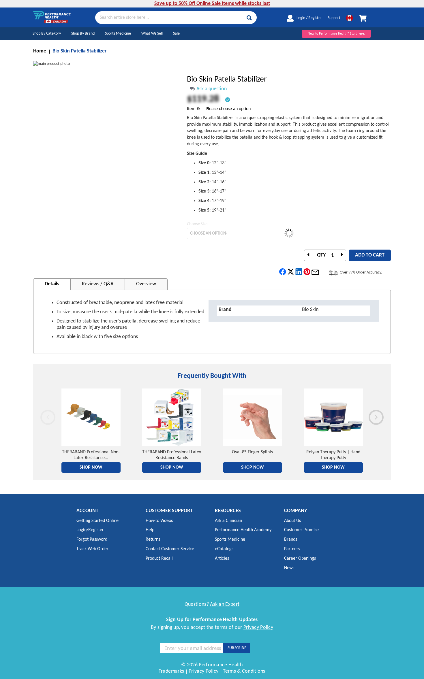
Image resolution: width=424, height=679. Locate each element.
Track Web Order (92, 549)
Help (150, 530)
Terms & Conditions (244, 671)
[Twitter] (290, 272)
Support (334, 18)
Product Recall (159, 558)
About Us (292, 520)
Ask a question (211, 88)
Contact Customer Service (170, 549)
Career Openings (300, 558)
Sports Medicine (118, 33)
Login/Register (90, 530)
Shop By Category (47, 33)
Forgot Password (91, 539)
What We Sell (152, 33)
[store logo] (52, 17)
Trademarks (171, 671)
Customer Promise (301, 530)
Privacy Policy (258, 627)
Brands (290, 539)
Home (39, 51)
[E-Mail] (315, 272)
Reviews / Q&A (97, 284)
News (289, 568)
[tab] (52, 284)
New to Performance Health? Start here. (336, 33)
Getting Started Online (97, 520)
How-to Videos (159, 520)
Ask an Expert (224, 604)
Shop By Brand (83, 33)
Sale (176, 33)
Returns (153, 539)
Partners (292, 549)
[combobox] (176, 17)
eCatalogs (224, 549)
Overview (146, 284)
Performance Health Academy (243, 530)
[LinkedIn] (299, 272)
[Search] (249, 17)
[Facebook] (282, 272)
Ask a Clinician (228, 520)
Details (52, 284)
